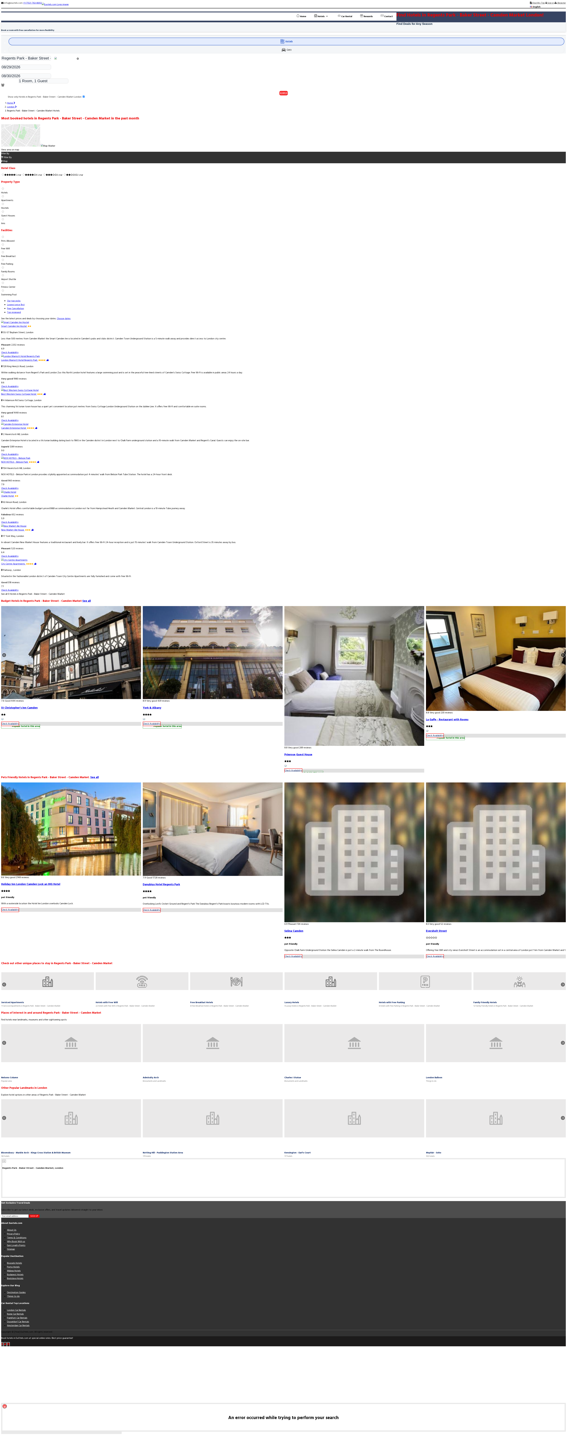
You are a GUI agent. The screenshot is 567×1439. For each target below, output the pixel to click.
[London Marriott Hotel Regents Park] (20, 356)
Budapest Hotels (15, 1274)
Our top (14, 301)
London (11, 107)
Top (14, 312)
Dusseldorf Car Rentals (18, 1322)
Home (302, 16)
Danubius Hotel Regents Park (161, 884)
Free (15, 309)
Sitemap (11, 1249)
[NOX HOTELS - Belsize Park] (15, 458)
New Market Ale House (13, 530)
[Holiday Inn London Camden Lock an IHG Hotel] (71, 829)
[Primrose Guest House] (354, 676)
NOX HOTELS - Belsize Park (14, 462)
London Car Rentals (16, 1310)
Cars (289, 50)
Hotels (289, 41)
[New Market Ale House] (13, 526)
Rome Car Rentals (15, 1314)
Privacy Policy (13, 1234)
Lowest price (16, 305)
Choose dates (64, 319)
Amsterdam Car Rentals (18, 1325)
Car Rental (346, 16)
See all (86, 601)
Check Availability (9, 353)
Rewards (368, 16)
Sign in (550, 3)
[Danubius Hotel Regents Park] (213, 829)
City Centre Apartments (13, 564)
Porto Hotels (13, 1267)
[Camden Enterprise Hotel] (14, 424)
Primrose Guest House (298, 754)
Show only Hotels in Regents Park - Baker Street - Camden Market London (45, 97)
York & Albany (152, 708)
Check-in (5, 63)
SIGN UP (34, 1216)
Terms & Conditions (16, 1238)
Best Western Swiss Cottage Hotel (19, 394)
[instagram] (8, 1344)
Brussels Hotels (14, 1263)
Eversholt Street (436, 931)
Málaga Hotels (14, 1271)
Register (561, 3)
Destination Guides (16, 1292)
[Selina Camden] (354, 852)
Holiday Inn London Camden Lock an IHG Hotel (30, 884)
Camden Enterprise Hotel (14, 428)
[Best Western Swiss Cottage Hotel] (20, 390)
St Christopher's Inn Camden (19, 708)
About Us (11, 1230)
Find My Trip (538, 3)
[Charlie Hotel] (8, 492)
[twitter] (5, 1344)
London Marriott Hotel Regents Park (19, 360)
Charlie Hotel (7, 496)
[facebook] (2, 1344)
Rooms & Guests (9, 82)
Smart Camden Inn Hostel (14, 326)
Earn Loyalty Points (16, 1245)
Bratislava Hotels (15, 1278)
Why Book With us (16, 1241)
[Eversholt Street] (496, 852)
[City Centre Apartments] (14, 560)
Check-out (6, 72)
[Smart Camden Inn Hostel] (15, 322)
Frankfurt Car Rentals (17, 1318)
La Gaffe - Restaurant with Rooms (447, 720)
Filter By (7, 157)
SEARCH (283, 93)
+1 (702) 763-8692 (32, 3)
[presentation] (4, 655)
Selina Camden (293, 931)
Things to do (13, 1296)
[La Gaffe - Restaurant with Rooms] (496, 658)
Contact (388, 16)
